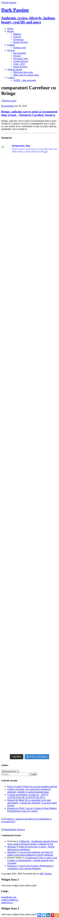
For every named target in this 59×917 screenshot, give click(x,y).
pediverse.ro (7, 902)
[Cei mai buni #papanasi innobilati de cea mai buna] (29, 388)
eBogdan (11, 846)
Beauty (10, 31)
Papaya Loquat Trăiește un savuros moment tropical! (32, 786)
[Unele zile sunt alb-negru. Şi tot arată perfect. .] (29, 638)
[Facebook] (39, 914)
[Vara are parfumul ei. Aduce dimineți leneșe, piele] (29, 258)
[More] (57, 914)
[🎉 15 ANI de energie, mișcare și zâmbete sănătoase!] (29, 715)
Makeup (17, 34)
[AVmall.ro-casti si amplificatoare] (29, 821)
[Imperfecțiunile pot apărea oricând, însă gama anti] (29, 345)
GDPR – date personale (24, 80)
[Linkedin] (48, 914)
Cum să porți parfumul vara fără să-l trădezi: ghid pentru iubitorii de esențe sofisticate (30, 853)
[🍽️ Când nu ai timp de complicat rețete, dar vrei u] (29, 572)
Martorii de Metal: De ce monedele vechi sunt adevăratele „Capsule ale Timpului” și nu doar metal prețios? (32, 803)
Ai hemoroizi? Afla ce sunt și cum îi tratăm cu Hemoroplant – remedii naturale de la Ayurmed (32, 860)
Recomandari (19, 53)
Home (10, 28)
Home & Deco (20, 66)
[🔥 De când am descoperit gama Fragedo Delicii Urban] (29, 529)
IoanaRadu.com (8, 897)
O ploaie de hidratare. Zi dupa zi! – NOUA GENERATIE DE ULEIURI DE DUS (28, 796)
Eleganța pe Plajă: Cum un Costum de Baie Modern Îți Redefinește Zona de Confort (32, 809)
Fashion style (19, 47)
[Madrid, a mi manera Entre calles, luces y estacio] (29, 162)
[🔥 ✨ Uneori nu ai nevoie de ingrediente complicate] (29, 483)
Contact (11, 77)
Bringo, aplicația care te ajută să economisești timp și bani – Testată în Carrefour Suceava (29, 113)
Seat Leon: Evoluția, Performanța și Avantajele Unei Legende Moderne (30, 867)
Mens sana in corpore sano (26, 75)
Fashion (11, 45)
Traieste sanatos (14, 69)
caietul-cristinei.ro (9, 900)
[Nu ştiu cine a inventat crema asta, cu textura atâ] (29, 669)
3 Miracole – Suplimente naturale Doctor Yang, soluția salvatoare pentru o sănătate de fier (32, 842)
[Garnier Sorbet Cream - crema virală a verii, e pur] (29, 417)
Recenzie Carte (20, 58)
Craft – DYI (19, 64)
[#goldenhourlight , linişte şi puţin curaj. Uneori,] (29, 400)
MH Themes (46, 873)
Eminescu (12, 865)
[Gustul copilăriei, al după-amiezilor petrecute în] (29, 206)
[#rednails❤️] (29, 395)
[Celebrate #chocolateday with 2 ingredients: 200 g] (29, 302)
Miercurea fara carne (23, 72)
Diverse (11, 50)
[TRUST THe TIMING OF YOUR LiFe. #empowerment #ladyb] (29, 173)
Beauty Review (20, 42)
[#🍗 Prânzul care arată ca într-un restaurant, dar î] (29, 613)
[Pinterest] (52, 914)
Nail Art (17, 36)
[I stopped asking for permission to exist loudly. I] (29, 745)
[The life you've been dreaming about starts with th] (29, 290)
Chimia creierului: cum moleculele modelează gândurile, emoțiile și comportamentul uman (29, 790)
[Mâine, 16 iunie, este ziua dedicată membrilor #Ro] (29, 444)
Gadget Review (20, 61)
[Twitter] (44, 914)
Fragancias (18, 39)
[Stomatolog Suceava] (13, 829)
